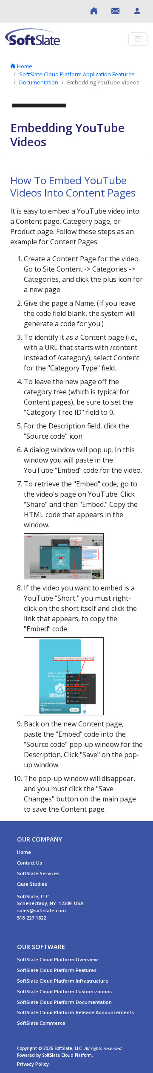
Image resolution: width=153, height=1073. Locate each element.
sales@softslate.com (41, 910)
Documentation (38, 82)
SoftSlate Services (38, 873)
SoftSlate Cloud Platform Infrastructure (62, 981)
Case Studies (32, 884)
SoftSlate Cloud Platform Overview (57, 959)
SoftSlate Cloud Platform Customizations (64, 991)
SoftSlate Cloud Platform (67, 1055)
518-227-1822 (31, 917)
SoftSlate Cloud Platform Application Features (77, 74)
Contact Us (29, 862)
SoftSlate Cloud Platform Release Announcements (75, 1012)
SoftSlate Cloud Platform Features (56, 970)
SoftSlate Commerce (41, 1023)
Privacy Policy (33, 1064)
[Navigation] (138, 39)
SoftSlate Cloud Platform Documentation (64, 1002)
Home (24, 66)
